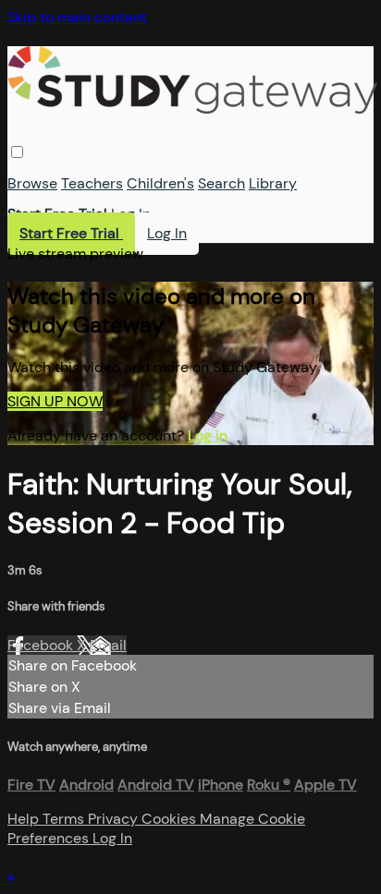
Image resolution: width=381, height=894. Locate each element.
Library (273, 183)
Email (108, 645)
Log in (207, 435)
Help (25, 818)
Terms (65, 818)
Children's (160, 183)
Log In (131, 214)
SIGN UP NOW (55, 401)
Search (221, 183)
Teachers (92, 183)
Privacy (114, 818)
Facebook (42, 645)
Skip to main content (77, 17)
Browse (32, 183)
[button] (17, 152)
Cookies (170, 818)
